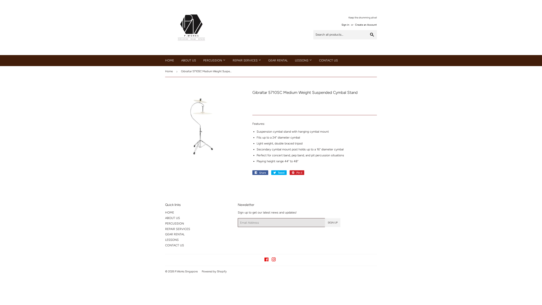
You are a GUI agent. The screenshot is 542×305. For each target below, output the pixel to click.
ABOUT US (188, 60)
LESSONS (302, 60)
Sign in (345, 24)
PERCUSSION (213, 60)
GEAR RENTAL (278, 60)
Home (169, 71)
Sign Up (333, 222)
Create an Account (366, 24)
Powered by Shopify (214, 271)
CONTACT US (328, 60)
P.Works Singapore (186, 271)
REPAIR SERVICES (246, 60)
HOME (169, 60)
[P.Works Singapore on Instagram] (274, 260)
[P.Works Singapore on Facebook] (266, 260)
